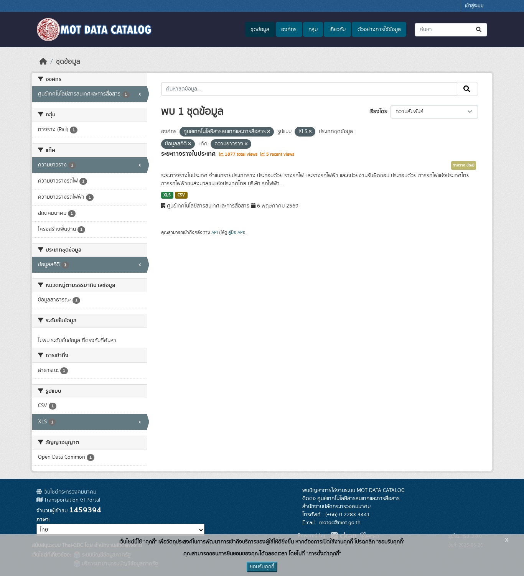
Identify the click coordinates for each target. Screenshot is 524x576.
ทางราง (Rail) (464, 165)
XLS (167, 195)
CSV (181, 195)
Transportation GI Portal (71, 500)
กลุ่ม (313, 29)
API (214, 232)
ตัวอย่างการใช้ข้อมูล (379, 29)
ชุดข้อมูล (259, 29)
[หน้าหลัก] (43, 62)
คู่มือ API (236, 232)
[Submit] (479, 29)
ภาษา (42, 519)
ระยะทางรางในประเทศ (189, 154)
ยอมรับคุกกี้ (262, 567)
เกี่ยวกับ (338, 29)
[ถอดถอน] (268, 132)
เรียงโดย (378, 111)
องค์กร (289, 29)
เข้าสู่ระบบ (474, 6)
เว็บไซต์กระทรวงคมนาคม (69, 492)
